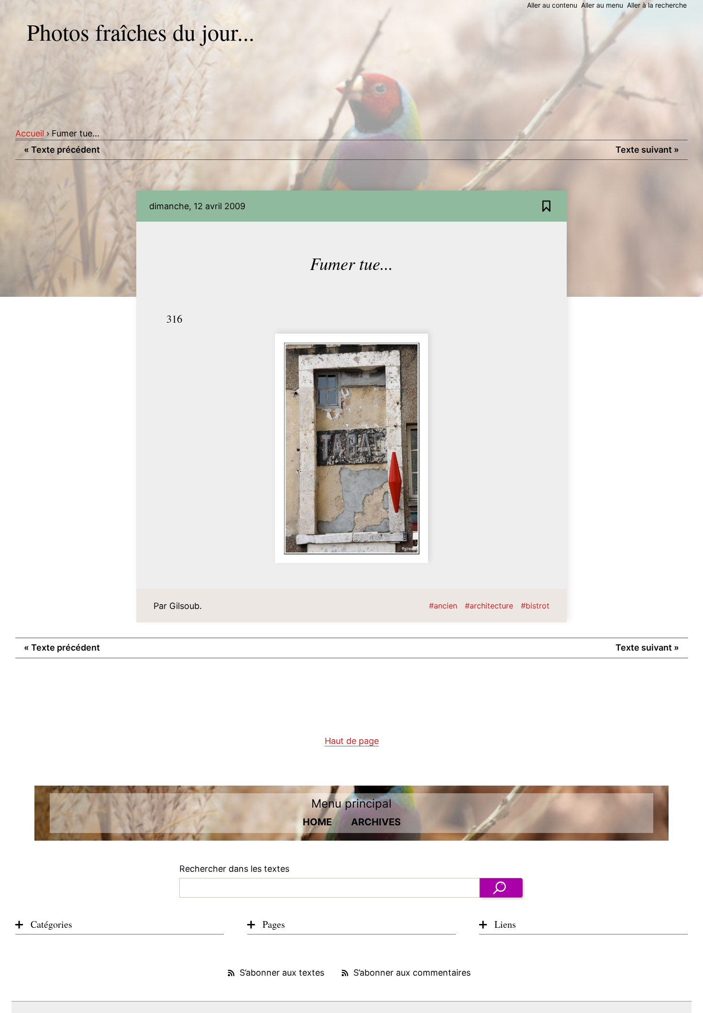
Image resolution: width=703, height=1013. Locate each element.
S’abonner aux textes (282, 973)
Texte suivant (647, 150)
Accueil (29, 133)
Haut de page (352, 741)
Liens (505, 924)
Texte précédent (62, 150)
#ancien (443, 605)
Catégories (51, 924)
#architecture (489, 605)
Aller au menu (602, 5)
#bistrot (535, 605)
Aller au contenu (552, 5)
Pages (274, 924)
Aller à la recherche (657, 5)
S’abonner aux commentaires (412, 973)
